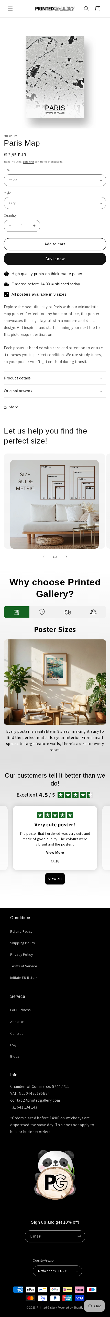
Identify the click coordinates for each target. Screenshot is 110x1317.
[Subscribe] (79, 1236)
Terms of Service (23, 966)
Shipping (28, 161)
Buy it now (55, 258)
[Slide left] (43, 556)
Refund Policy (21, 931)
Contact (16, 1033)
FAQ (13, 1044)
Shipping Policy (22, 943)
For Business (20, 1010)
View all (55, 879)
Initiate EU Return (24, 977)
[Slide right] (66, 556)
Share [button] (13, 407)
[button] (10, 8)
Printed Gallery (47, 1307)
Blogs (14, 1056)
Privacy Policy (21, 954)
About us (17, 1021)
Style (7, 193)
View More (55, 852)
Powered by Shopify (71, 1307)
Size (7, 170)
